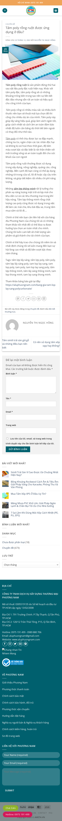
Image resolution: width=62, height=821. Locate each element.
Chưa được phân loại (13, 542)
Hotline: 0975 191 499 (18, 814)
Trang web (11, 425)
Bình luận (11, 373)
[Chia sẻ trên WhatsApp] (18, 298)
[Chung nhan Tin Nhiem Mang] (13, 651)
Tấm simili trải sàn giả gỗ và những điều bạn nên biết (15, 344)
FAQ (50, 813)
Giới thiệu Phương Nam (15, 682)
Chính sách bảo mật (13, 695)
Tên (8, 398)
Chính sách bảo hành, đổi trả (17, 702)
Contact (42, 813)
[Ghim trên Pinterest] (38, 298)
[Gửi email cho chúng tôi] (20, 644)
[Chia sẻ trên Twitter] (28, 298)
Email (9, 411)
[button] (4, 10)
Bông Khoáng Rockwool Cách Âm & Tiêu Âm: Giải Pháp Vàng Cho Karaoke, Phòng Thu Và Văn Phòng (35, 484)
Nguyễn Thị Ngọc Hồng (44, 40)
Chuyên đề (10, 24)
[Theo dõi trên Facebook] (4, 644)
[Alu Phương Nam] (31, 10)
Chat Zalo (11, 808)
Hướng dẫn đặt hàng (13, 715)
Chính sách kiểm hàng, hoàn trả (19, 729)
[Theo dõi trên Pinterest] (25, 644)
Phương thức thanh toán (15, 689)
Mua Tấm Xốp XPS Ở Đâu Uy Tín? (28, 493)
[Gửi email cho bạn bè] (33, 298)
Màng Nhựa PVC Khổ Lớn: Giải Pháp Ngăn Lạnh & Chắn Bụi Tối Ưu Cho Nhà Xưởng (33, 504)
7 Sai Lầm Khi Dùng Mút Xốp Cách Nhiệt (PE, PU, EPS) (34, 514)
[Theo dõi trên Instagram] (10, 644)
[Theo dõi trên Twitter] (15, 644)
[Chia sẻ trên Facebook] (23, 298)
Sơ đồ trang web (11, 736)
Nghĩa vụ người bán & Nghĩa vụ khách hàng (25, 722)
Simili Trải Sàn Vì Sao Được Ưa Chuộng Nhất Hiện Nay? (34, 473)
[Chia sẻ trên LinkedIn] (44, 298)
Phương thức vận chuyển (15, 709)
